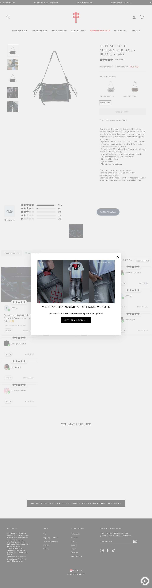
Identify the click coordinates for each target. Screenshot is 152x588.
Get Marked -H (76, 320)
